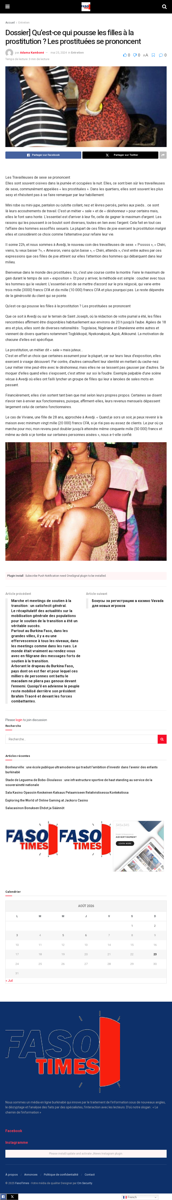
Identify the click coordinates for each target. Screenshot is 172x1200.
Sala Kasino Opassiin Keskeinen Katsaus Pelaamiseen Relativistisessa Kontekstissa (67, 792)
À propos (11, 1174)
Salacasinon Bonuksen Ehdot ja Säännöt (34, 808)
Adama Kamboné (32, 52)
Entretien (24, 22)
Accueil (10, 22)
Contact (90, 1174)
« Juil (9, 980)
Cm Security (84, 1183)
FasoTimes (22, 1183)
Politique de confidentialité (61, 1174)
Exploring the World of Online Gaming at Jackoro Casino (46, 800)
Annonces (30, 1174)
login (19, 720)
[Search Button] (162, 739)
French (132, 1197)
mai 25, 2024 (59, 52)
